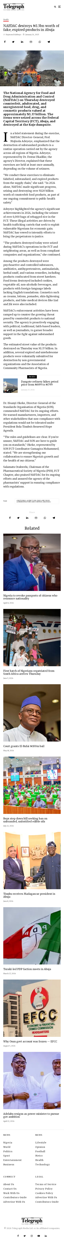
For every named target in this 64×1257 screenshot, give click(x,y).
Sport (6, 1155)
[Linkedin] (45, 1235)
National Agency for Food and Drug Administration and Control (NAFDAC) (34, 501)
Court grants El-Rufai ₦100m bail (23, 746)
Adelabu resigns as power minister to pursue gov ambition (31, 1115)
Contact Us (10, 1188)
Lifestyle (40, 1142)
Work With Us (11, 1193)
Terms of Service (45, 1184)
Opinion (40, 1147)
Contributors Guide (15, 1197)
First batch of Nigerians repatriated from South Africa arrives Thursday (28, 672)
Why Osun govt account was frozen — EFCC (30, 1041)
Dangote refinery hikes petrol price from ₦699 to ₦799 (39, 383)
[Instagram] (31, 1235)
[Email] (31, 42)
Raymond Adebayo (13, 35)
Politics (7, 1151)
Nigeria (7, 1142)
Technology (42, 1164)
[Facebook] (18, 1235)
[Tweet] (13, 42)
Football (40, 1151)
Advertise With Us (14, 1202)
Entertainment (12, 1160)
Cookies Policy (44, 1193)
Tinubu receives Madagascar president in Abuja (29, 895)
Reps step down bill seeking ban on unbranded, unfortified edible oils (25, 820)
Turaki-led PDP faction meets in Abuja (27, 969)
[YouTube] (38, 1235)
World (7, 1147)
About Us (8, 1184)
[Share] (5, 42)
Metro (39, 1155)
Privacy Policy (44, 1188)
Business (8, 1164)
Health (6, 19)
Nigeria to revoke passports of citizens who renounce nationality (30, 597)
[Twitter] (24, 1235)
